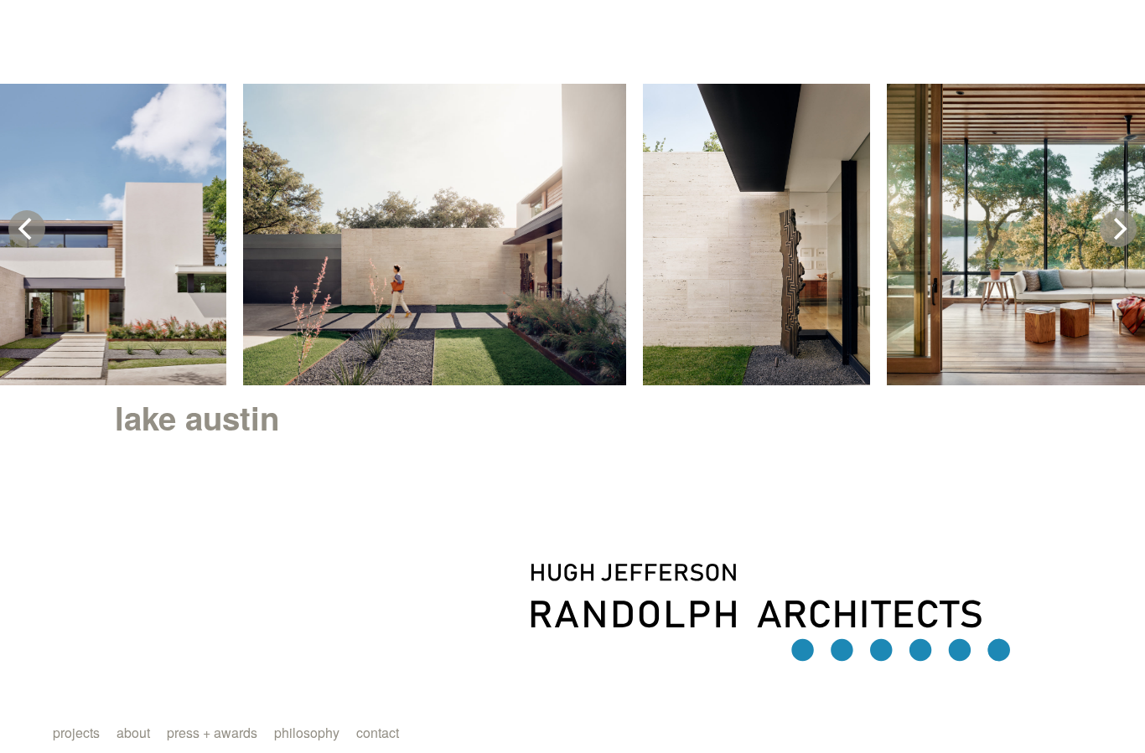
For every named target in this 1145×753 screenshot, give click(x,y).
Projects (76, 732)
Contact (377, 732)
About (133, 732)
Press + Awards (212, 732)
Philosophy (306, 732)
